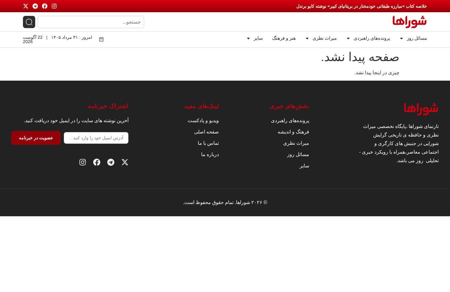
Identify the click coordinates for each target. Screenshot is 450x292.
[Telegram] (35, 6)
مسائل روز (417, 38)
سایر (258, 38)
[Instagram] (54, 6)
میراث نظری (325, 38)
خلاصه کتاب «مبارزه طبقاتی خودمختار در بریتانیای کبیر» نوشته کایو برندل (361, 6)
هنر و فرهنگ (284, 38)
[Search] (29, 22)
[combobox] (91, 22)
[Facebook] (44, 6)
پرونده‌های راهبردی (372, 38)
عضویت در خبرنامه (36, 138)
